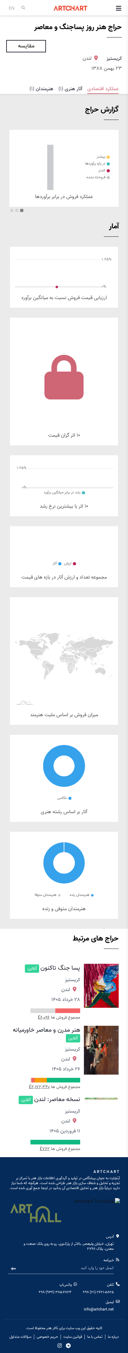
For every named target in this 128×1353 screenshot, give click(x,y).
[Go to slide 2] (16, 210)
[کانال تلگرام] (68, 1345)
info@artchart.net (99, 1309)
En (12, 8)
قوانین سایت (72, 1336)
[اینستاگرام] (60, 1345)
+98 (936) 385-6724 (55, 1292)
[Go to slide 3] (11, 210)
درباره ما (113, 1336)
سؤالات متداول (20, 1336)
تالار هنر (52, 1328)
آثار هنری (70, 89)
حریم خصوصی (47, 1336)
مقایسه (26, 46)
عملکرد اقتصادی (103, 89)
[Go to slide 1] (21, 210)
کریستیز (114, 59)
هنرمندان (41, 89)
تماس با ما (95, 1336)
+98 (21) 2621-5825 (98, 1292)
